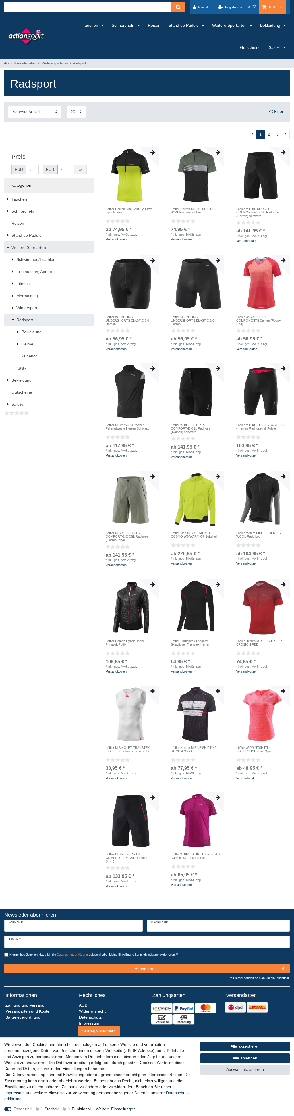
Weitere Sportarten (230, 25)
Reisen (154, 25)
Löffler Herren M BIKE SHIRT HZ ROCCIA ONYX (194, 749)
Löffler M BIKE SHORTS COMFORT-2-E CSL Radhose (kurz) (127, 858)
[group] (130, 175)
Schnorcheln (124, 25)
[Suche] (178, 7)
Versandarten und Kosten (28, 1011)
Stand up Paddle (184, 25)
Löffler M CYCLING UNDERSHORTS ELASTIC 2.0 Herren (192, 320)
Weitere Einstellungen (116, 1109)
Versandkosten (116, 239)
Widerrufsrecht (92, 1011)
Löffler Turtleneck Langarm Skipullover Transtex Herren (190, 642)
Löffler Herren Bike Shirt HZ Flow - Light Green (130, 210)
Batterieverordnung (22, 1017)
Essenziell (22, 1109)
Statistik (52, 1109)
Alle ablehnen (245, 1058)
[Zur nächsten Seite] (286, 134)
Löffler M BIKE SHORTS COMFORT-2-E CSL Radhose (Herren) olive (127, 536)
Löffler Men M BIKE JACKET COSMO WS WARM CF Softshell (194, 534)
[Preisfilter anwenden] (80, 170)
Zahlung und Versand (25, 1005)
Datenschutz (90, 1017)
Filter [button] (278, 111)
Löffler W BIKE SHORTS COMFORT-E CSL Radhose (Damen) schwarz (190, 428)
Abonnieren (145, 968)
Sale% (275, 47)
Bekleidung (270, 25)
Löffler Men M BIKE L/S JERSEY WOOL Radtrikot (258, 534)
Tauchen (91, 25)
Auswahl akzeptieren (245, 1069)
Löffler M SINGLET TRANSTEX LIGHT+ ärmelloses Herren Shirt (128, 749)
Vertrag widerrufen (99, 1031)
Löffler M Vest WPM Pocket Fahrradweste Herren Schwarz (127, 426)
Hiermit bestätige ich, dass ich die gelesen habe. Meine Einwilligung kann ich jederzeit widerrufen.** (93, 954)
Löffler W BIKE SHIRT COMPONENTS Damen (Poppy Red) (258, 320)
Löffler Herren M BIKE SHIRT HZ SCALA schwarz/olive (194, 210)
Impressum (14, 1092)
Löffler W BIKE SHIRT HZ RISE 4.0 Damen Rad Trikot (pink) (195, 856)
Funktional (81, 1109)
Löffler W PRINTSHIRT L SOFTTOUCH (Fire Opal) (254, 749)
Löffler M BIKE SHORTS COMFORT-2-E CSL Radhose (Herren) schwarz (257, 212)
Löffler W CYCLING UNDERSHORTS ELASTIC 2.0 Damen (127, 320)
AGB (83, 1005)
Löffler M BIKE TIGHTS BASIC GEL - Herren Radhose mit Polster (261, 426)
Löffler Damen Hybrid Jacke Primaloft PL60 (125, 642)
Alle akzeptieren (245, 1046)
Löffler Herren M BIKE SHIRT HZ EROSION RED (259, 642)
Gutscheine (250, 47)
